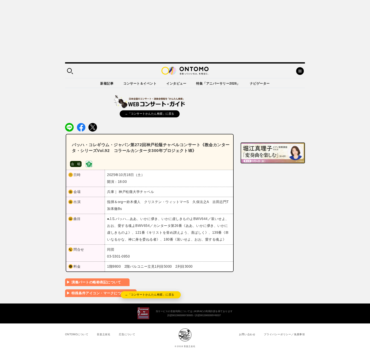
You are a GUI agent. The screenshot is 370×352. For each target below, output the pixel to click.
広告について (127, 334)
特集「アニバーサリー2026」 (218, 83)
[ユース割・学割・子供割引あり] (89, 163)
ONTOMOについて (76, 334)
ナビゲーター (260, 83)
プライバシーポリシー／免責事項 (284, 334)
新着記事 (106, 83)
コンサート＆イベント (140, 83)
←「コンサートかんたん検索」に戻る (149, 113)
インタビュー (176, 83)
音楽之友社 (103, 334)
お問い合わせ (247, 334)
